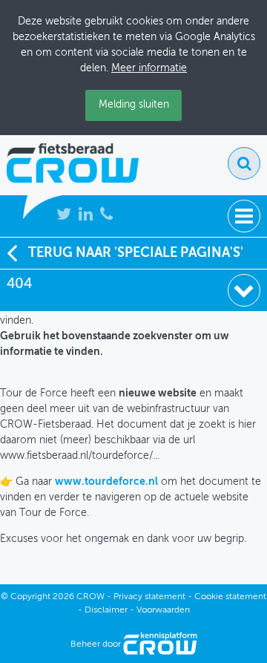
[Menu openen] (244, 216)
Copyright (30, 596)
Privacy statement (149, 596)
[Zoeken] (244, 163)
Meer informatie (149, 68)
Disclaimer (106, 610)
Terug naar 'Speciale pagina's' (135, 253)
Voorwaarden (163, 610)
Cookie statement (230, 596)
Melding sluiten (134, 104)
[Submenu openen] (244, 290)
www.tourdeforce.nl (106, 482)
